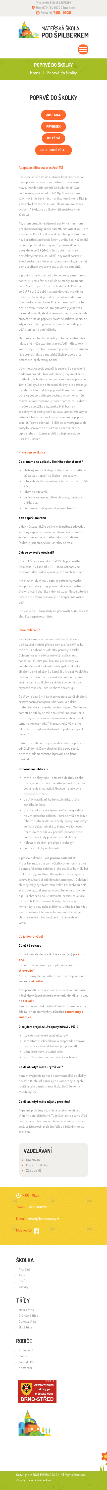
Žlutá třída (25, 1327)
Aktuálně (24, 1269)
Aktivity (23, 1287)
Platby (23, 1356)
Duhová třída (27, 1321)
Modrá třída (26, 1310)
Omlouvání (33, 1160)
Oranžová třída (28, 1315)
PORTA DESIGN (49, 1475)
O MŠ (22, 1281)
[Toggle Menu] (83, 49)
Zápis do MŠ (34, 1170)
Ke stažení (25, 1368)
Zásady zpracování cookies (33, 1480)
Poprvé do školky (37, 1165)
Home (35, 72)
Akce (22, 1275)
